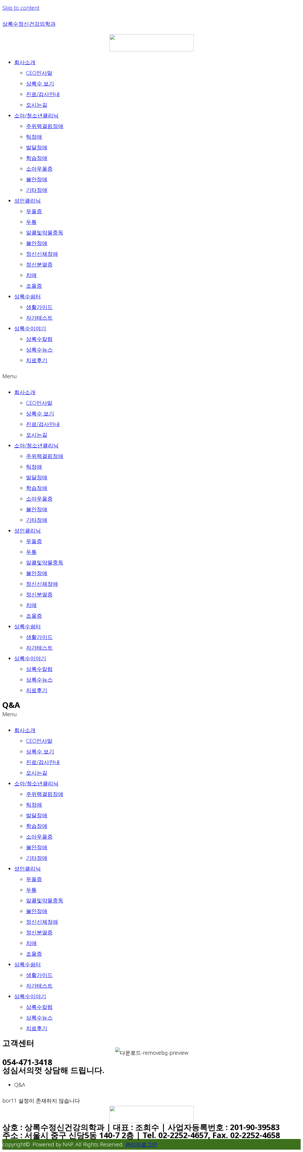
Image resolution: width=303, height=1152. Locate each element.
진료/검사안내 (43, 94)
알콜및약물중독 (44, 232)
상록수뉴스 (39, 349)
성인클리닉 (27, 200)
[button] (151, 376)
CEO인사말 (39, 72)
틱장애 (34, 136)
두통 (31, 221)
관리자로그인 (141, 1144)
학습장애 (36, 157)
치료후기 (36, 360)
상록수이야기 (30, 328)
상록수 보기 (40, 83)
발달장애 (36, 147)
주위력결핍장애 (44, 126)
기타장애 (36, 189)
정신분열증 (39, 264)
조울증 (34, 285)
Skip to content (20, 7)
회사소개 (25, 62)
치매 (31, 275)
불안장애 (36, 179)
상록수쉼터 (27, 296)
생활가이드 (39, 306)
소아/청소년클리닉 (36, 115)
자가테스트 (39, 317)
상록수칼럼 (39, 338)
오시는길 (36, 104)
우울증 (34, 211)
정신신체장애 (42, 253)
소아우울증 (39, 168)
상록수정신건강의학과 (29, 23)
